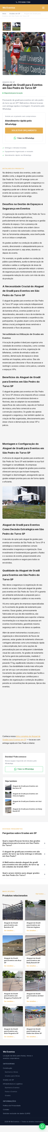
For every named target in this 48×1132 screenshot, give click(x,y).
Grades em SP (14, 14)
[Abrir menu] (43, 8)
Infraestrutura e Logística (12, 1084)
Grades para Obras (12, 1076)
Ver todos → (41, 894)
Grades (8, 1095)
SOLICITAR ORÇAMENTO (24, 130)
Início (4, 14)
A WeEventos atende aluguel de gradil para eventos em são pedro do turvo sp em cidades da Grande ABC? (20, 864)
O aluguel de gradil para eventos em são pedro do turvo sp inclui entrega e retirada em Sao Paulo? (22, 854)
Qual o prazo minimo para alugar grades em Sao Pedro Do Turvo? (20, 874)
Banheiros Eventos (12, 1088)
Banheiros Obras (11, 1072)
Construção (7, 1068)
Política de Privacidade (12, 1106)
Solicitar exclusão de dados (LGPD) (16, 1113)
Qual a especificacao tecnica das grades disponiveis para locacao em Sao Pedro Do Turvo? (21, 843)
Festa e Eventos (11, 1091)
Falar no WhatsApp (25, 138)
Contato (6, 1109)
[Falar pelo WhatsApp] (42, 1126)
